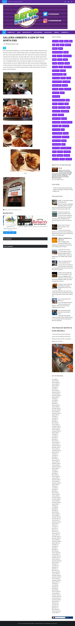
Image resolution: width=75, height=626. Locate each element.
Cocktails (55, 67)
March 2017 (54, 531)
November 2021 (55, 447)
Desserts (63, 78)
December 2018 (55, 497)
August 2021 (55, 452)
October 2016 (55, 539)
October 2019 (55, 481)
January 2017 (55, 535)
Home (4, 1)
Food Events (67, 89)
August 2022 (55, 432)
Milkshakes (60, 114)
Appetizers (55, 41)
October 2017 (55, 520)
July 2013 (54, 603)
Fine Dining (55, 89)
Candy (54, 56)
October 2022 (55, 429)
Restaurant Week (57, 137)
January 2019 (55, 496)
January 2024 (55, 406)
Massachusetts (15, 209)
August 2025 (55, 385)
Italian (9, 209)
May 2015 (54, 567)
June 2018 (54, 507)
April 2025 (54, 389)
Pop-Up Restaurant (57, 133)
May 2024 (54, 402)
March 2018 (54, 512)
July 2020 (54, 470)
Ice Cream (61, 103)
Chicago (60, 59)
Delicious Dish (56, 78)
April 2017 (54, 530)
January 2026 (55, 384)
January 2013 (55, 612)
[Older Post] (13, 232)
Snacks (54, 151)
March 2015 (54, 570)
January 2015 (55, 573)
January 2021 (55, 462)
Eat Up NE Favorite (57, 81)
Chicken (65, 59)
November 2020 (55, 463)
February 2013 (55, 611)
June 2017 (54, 526)
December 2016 (55, 536)
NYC (60, 126)
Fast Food (65, 85)
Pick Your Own (56, 129)
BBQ (54, 44)
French (62, 92)
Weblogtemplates (42, 623)
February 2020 (55, 476)
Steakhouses (67, 151)
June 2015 (54, 565)
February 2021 (55, 460)
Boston (6, 209)
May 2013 (54, 606)
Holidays (55, 103)
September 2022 (56, 431)
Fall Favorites (66, 81)
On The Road (65, 126)
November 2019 (55, 479)
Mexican (54, 114)
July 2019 (54, 486)
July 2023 (54, 416)
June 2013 (54, 604)
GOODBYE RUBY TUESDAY (64, 250)
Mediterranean (64, 111)
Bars (71, 41)
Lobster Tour (62, 107)
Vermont (62, 159)
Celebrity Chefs (67, 56)
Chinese (54, 63)
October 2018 (55, 501)
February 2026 (55, 382)
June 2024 (54, 400)
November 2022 (55, 428)
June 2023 (54, 418)
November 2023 (55, 410)
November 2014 (55, 577)
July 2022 (54, 434)
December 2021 (55, 445)
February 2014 (55, 591)
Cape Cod (60, 56)
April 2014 (54, 588)
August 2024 (55, 397)
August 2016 (55, 543)
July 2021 (54, 454)
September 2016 (56, 541)
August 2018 (55, 504)
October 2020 (55, 465)
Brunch (60, 48)
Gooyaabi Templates (53, 623)
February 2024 (55, 405)
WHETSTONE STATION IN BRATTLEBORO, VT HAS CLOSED (64, 226)
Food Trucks (56, 92)
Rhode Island (65, 137)
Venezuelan (55, 159)
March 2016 (54, 551)
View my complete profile (57, 179)
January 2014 (55, 593)
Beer (57, 44)
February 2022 (55, 442)
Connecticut (56, 70)
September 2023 (56, 413)
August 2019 (55, 484)
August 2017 (55, 523)
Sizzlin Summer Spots (66, 148)
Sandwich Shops (56, 140)
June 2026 (54, 379)
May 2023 (54, 419)
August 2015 (55, 562)
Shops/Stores (56, 148)
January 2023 (55, 424)
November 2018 (55, 499)
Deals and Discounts (57, 74)
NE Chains (64, 118)
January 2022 (55, 444)
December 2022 (55, 426)
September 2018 (56, 502)
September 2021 (56, 450)
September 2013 (56, 599)
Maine (68, 107)
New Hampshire (56, 122)
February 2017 (55, 533)
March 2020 (54, 475)
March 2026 (54, 381)
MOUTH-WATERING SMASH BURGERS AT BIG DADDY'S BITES (64, 312)
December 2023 (55, 408)
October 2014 (55, 578)
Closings (67, 63)
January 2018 (55, 515)
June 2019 (54, 488)
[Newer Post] (6, 232)
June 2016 (54, 546)
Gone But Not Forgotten (58, 100)
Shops (63, 144)
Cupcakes (63, 70)
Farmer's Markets (57, 85)
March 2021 (54, 458)
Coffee (60, 67)
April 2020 (54, 473)
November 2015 (55, 557)
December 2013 (55, 595)
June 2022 (54, 436)
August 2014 (55, 582)
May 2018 (54, 509)
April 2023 (54, 421)
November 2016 (55, 538)
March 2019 (54, 492)
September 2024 (56, 395)
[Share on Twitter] (4, 48)
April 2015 (54, 569)
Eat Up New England (22, 623)
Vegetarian (66, 155)
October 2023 (55, 411)
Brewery (55, 48)
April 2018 (54, 510)
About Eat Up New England (15, 1)
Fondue (61, 89)
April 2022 (54, 439)
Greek (67, 100)
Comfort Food (67, 67)
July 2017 (54, 525)
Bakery (66, 41)
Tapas (54, 155)
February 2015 (55, 572)
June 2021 (54, 455)
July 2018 (54, 505)
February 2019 (55, 494)
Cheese (54, 59)
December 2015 (55, 556)
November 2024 (55, 392)
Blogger (33, 623)
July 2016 (54, 544)
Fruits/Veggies (56, 96)
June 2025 (54, 387)
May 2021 (54, 457)
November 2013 (55, 596)
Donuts (68, 78)
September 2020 (56, 466)
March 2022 (54, 441)
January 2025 (55, 390)
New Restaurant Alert (67, 122)
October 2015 (55, 559)
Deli (65, 74)
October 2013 (55, 598)
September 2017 (56, 522)
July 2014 (54, 583)
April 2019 (54, 491)
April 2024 (54, 403)
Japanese (55, 107)
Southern (60, 151)
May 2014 (54, 586)
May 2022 (54, 437)
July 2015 (54, 564)
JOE (61, 168)
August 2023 (55, 415)
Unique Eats (59, 155)
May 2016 (54, 548)
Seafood (64, 140)
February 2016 (55, 552)
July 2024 (54, 398)
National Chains (56, 118)
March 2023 (54, 423)
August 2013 (55, 601)
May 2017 (54, 528)
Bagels (61, 41)
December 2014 (55, 575)
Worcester (68, 159)
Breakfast (68, 44)
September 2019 (56, 483)
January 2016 (55, 554)
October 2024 (55, 394)
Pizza (20, 209)
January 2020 (55, 478)
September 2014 (56, 580)
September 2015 (56, 561)
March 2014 (54, 590)
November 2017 (55, 518)
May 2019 (54, 489)
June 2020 (54, 471)
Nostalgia (55, 126)
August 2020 (55, 468)
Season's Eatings (56, 144)
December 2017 (55, 517)
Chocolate (60, 63)
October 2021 (55, 449)
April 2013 (54, 608)
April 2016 (54, 549)
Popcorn (66, 133)
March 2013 (54, 609)
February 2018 (55, 513)
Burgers (66, 52)
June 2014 (54, 585)
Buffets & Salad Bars (57, 52)
